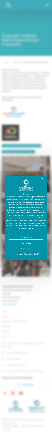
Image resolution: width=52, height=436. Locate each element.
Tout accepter (26, 237)
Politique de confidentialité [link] (27, 254)
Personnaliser (25, 249)
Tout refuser (25, 243)
